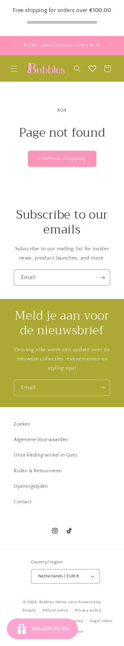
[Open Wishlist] (92, 68)
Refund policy (56, 610)
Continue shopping (62, 158)
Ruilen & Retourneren (38, 471)
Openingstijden (31, 486)
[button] (13, 68)
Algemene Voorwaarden (41, 439)
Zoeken (22, 424)
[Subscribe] (102, 277)
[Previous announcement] (12, 45)
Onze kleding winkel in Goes (45, 455)
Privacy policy (88, 610)
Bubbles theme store (58, 602)
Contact (22, 502)
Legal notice (101, 621)
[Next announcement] (111, 45)
